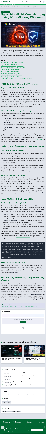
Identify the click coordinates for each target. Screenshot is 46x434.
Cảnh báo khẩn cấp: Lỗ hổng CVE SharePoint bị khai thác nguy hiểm (17, 384)
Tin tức (23, 1)
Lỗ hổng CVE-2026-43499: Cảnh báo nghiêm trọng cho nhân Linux (17, 372)
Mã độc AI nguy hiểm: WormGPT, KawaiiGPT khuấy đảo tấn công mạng (18, 378)
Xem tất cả (42, 342)
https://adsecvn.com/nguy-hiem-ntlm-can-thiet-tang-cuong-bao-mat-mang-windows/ (19, 306)
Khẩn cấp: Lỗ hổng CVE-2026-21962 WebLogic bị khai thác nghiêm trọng (19, 375)
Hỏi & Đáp (28, 1)
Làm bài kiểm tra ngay (37, 429)
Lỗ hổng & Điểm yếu (27, 6)
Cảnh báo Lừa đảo (9, 6)
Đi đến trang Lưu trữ (6, 402)
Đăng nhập (23, 321)
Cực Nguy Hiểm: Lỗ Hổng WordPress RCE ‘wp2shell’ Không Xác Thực (17, 381)
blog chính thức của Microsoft (23, 237)
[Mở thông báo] (2, 427)
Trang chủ (3, 6)
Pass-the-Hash (39, 139)
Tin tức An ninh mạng (18, 6)
